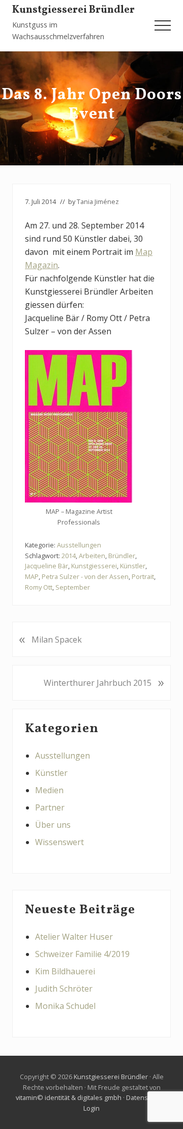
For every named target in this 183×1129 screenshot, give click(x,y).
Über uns (53, 824)
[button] (162, 25)
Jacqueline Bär (46, 565)
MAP (32, 576)
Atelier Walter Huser (74, 936)
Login (91, 1108)
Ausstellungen (79, 544)
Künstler (132, 565)
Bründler (121, 555)
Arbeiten (92, 555)
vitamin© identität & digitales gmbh (68, 1097)
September (72, 587)
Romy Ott (38, 587)
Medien (49, 790)
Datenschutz (145, 1097)
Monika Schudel (65, 1005)
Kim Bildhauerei (65, 971)
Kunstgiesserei (94, 565)
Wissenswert (59, 842)
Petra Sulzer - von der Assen (85, 576)
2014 (69, 555)
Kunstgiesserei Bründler (73, 10)
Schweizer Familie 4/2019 (82, 954)
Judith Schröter (64, 988)
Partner (50, 807)
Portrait (143, 576)
